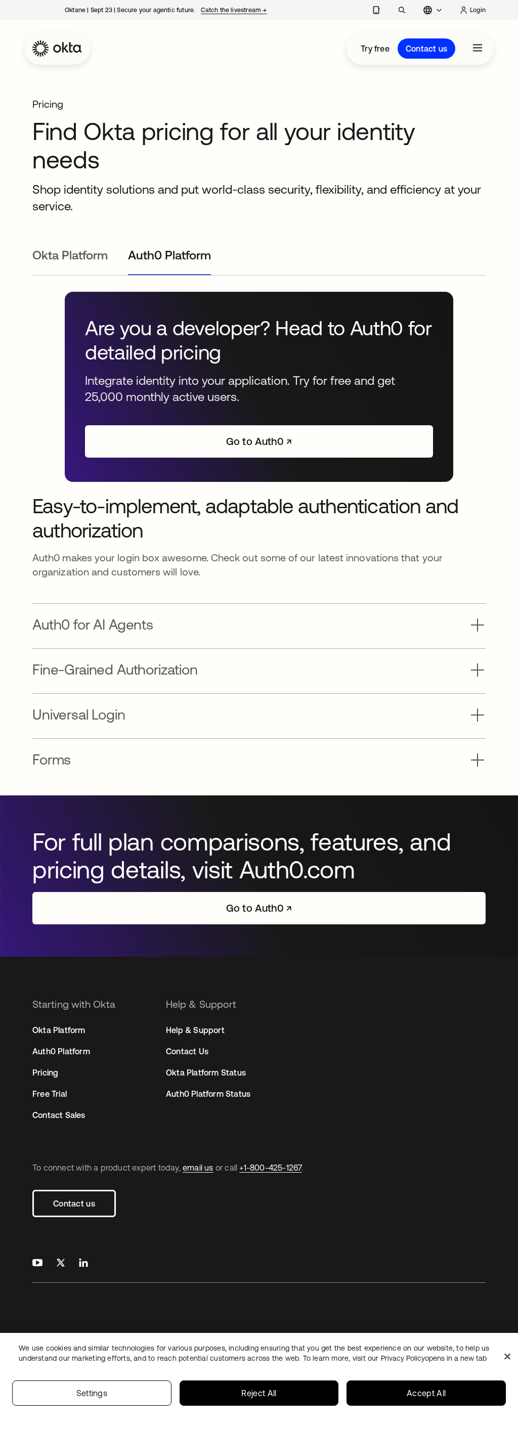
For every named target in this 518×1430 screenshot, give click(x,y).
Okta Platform (58, 1030)
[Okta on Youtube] (37, 1264)
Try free (375, 48)
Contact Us (187, 1051)
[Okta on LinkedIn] (83, 1264)
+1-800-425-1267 (270, 1167)
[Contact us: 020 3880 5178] (376, 10)
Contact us (426, 48)
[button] (259, 621)
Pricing (45, 1072)
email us (198, 1167)
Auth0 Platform (61, 1051)
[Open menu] (477, 48)
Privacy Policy (434, 1358)
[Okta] (57, 48)
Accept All (426, 1393)
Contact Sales (58, 1115)
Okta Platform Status (206, 1072)
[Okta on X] (61, 1264)
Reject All (258, 1393)
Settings (92, 1393)
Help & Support (195, 1030)
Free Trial (49, 1093)
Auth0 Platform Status (208, 1093)
